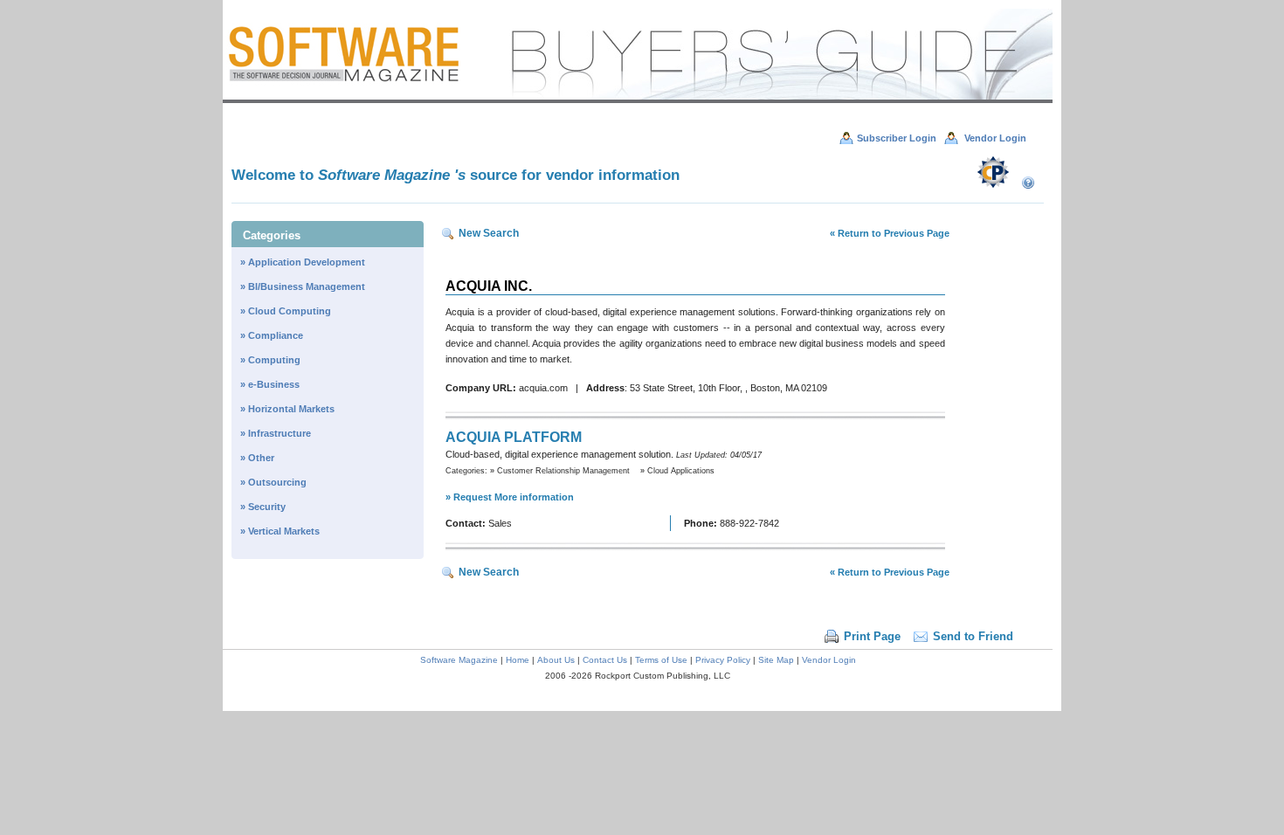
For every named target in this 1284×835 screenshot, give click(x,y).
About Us (556, 660)
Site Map (776, 660)
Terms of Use (661, 660)
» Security (263, 506)
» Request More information (509, 497)
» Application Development (302, 262)
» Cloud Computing (285, 311)
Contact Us (605, 660)
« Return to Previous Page (889, 233)
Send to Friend (973, 636)
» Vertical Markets (280, 531)
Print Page (872, 636)
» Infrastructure (275, 433)
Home (517, 660)
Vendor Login (829, 660)
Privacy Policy (722, 660)
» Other (257, 457)
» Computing (270, 360)
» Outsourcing (273, 482)
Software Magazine (460, 660)
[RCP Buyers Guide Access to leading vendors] (638, 99)
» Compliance (271, 335)
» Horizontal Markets (287, 409)
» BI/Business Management (302, 286)
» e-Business (270, 384)
